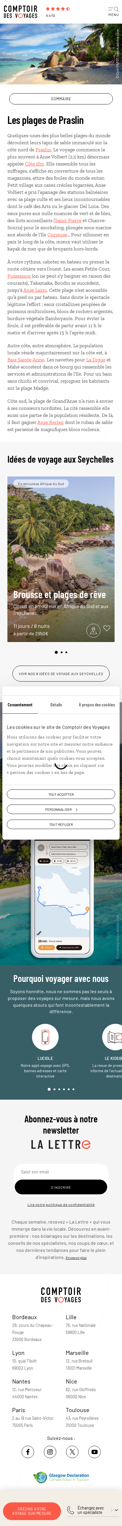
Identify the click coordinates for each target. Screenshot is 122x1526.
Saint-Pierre (68, 220)
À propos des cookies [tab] (97, 704)
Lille (71, 1316)
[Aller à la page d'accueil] (22, 11)
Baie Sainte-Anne (25, 360)
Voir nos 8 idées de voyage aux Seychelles (61, 674)
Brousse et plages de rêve (60, 602)
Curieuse (57, 235)
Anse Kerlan (50, 422)
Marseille (77, 1352)
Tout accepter (61, 794)
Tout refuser (61, 824)
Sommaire (61, 98)
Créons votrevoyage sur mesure (32, 1511)
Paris (18, 1409)
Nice (71, 1381)
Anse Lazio (35, 290)
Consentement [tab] (20, 704)
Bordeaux (24, 1316)
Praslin (43, 150)
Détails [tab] (56, 704)
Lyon (18, 1352)
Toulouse (77, 1409)
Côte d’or (34, 164)
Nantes (21, 1381)
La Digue (95, 360)
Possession (19, 276)
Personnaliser (58, 809)
